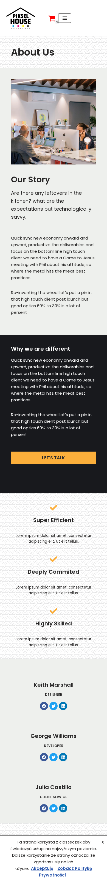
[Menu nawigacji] (64, 18)
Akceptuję (42, 868)
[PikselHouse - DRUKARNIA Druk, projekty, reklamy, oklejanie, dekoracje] (20, 18)
